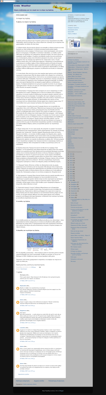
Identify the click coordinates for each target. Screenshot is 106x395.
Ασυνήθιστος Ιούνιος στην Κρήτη (76, 78)
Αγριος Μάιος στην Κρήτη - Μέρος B (80, 235)
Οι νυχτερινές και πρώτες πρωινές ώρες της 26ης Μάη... (79, 220)
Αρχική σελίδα (39, 381)
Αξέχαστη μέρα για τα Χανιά (78, 223)
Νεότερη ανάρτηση (22, 381)
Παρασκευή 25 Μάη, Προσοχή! (79, 225)
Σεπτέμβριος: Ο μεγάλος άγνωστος (77, 84)
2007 (71, 180)
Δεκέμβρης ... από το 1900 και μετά (77, 93)
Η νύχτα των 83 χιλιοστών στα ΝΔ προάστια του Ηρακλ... (79, 210)
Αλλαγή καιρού (74, 249)
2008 (71, 178)
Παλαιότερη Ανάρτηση (56, 381)
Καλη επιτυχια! (74, 203)
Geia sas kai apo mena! (77, 231)
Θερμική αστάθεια (75, 233)
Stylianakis (23, 285)
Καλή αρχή (73, 257)
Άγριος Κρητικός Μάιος (77, 237)
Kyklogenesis (71, 132)
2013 (71, 167)
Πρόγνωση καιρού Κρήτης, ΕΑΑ (76, 101)
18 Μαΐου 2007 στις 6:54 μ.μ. (27, 305)
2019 (71, 154)
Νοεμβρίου (74, 184)
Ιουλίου (73, 193)
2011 (71, 171)
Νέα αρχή (73, 261)
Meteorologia (71, 134)
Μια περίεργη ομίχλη (76, 246)
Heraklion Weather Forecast (75, 138)
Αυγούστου (74, 191)
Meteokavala (71, 147)
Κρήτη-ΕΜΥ (71, 31)
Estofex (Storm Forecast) (74, 115)
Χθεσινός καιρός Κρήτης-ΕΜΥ (75, 123)
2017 (71, 158)
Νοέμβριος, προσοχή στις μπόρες (76, 89)
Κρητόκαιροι (24, 269)
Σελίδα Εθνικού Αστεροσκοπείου (76, 105)
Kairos (69, 136)
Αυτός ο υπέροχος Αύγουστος (76, 82)
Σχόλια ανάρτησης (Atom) (29, 384)
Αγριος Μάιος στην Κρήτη (74, 76)
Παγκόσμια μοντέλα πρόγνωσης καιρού (78, 117)
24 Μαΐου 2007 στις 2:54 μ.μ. (27, 358)
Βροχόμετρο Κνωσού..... (77, 205)
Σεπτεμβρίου (74, 188)
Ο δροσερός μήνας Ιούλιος (75, 80)
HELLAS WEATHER (73, 130)
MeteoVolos (71, 145)
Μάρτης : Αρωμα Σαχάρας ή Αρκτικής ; (78, 72)
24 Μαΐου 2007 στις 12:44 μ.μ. (28, 322)
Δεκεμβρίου (74, 182)
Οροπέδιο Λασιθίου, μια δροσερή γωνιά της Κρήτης (79, 254)
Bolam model (71, 107)
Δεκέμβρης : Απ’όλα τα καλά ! (75, 91)
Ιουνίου (73, 195)
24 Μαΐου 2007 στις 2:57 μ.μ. (27, 371)
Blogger (62, 390)
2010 (71, 173)
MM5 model (71, 109)
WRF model (71, 113)
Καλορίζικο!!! (74, 215)
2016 (71, 160)
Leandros (22, 327)
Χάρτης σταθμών (72, 33)
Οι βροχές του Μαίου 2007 (78, 217)
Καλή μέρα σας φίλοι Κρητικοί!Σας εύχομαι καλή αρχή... (79, 244)
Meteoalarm (71, 121)
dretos (22, 299)
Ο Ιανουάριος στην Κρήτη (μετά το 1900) (78, 65)
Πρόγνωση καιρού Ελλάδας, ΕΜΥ (76, 103)
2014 (71, 165)
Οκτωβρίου (74, 186)
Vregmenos (23, 310)
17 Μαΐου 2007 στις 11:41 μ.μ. (28, 294)
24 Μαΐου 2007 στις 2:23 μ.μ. (27, 341)
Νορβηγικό (70, 119)
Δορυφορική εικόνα (73, 29)
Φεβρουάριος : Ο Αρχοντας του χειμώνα (78, 67)
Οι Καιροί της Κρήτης (73, 59)
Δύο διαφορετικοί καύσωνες (75, 95)
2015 (71, 162)
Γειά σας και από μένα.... (77, 207)
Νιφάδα (70, 142)
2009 (71, 176)
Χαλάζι (69, 140)
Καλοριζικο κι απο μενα (77, 259)
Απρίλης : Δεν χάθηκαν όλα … (75, 74)
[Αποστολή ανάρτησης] (39, 267)
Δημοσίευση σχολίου (23, 374)
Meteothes (70, 144)
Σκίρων (70, 111)
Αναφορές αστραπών (73, 27)
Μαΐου (73, 197)
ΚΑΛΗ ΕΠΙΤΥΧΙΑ (75, 213)
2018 (71, 156)
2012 (71, 169)
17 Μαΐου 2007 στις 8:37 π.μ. (27, 280)
